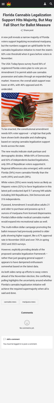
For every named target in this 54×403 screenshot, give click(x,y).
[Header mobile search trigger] (51, 4)
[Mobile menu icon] (3, 4)
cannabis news (10, 302)
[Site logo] (9, 4)
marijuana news (28, 302)
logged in (17, 344)
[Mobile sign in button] (45, 4)
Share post (28, 30)
